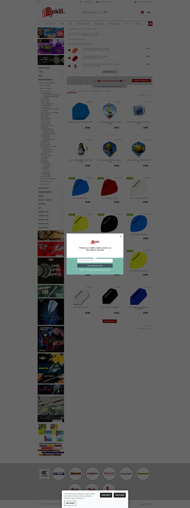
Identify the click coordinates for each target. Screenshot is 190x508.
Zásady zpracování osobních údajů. (100, 270)
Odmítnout (106, 495)
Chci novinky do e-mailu (95, 265)
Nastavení (70, 503)
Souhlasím (119, 495)
